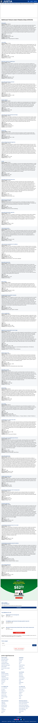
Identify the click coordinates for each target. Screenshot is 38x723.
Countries (3, 711)
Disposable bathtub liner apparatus (8, 212)
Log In (32, 1)
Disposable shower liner (6, 262)
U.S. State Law (22, 686)
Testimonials (21, 711)
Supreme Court (4, 692)
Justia (1, 3)
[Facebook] (17, 719)
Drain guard (4, 23)
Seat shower (4, 403)
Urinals (3, 161)
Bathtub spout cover (5, 352)
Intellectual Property (5, 677)
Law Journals (21, 679)
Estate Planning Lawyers (5, 665)
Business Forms (4, 705)
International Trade (4, 679)
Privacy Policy (26, 721)
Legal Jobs (3, 702)
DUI (19, 663)
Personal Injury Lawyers (5, 668)
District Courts (3, 695)
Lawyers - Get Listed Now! (19, 648)
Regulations (3, 690)
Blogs (20, 680)
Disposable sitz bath (5, 369)
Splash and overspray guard (7, 199)
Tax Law (2, 682)
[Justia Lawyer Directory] (23, 719)
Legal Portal (9, 721)
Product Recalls (4, 706)
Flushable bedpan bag (5, 503)
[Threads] (19, 719)
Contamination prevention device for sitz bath (10, 525)
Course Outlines (22, 677)
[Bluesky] (21, 719)
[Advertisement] (19, 11)
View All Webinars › (19, 632)
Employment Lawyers (5, 663)
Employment (3, 676)
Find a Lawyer (5, 641)
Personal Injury (21, 668)
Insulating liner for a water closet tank (8, 419)
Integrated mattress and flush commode (9, 295)
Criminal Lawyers (4, 662)
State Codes (21, 689)
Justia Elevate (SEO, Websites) (24, 706)
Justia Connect (4, 721)
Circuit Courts (3, 693)
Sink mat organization (5, 313)
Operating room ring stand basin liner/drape (10, 114)
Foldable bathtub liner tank (6, 476)
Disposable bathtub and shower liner (8, 179)
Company (13, 721)
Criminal (20, 660)
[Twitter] (22, 719)
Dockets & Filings (4, 696)
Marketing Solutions (23, 700)
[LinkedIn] (14, 719)
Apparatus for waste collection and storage (9, 330)
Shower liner (4, 130)
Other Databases (4, 700)
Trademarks (3, 709)
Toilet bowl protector (5, 228)
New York (20, 695)
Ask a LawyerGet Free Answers (5, 603)
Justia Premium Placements (23, 705)
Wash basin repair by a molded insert (8, 61)
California (20, 692)
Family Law (21, 666)
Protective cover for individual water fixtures (10, 437)
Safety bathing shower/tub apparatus (8, 142)
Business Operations (5, 674)
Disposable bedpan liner (6, 455)
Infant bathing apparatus (6, 564)
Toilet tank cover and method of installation (10, 244)
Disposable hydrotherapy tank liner (8, 81)
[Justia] (7, 1)
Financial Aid (21, 676)
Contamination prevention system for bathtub (10, 543)
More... (2, 669)
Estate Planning (21, 665)
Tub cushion (4, 42)
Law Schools (21, 672)
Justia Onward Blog (22, 709)
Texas (20, 696)
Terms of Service (21, 721)
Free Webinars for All (6, 612)
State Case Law (21, 690)
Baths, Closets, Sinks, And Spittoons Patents (12, 3)
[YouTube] (15, 719)
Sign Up (35, 1)
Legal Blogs (3, 703)
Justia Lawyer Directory (23, 703)
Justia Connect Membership (24, 702)
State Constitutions (22, 687)
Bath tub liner (4, 281)
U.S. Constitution (4, 687)
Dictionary (21, 673)
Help (17, 721)
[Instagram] (18, 719)
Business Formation (4, 673)
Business (3, 672)
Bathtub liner (4, 387)
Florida (20, 693)
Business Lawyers (4, 660)
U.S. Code (3, 689)
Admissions (21, 674)
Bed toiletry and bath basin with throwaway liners (11, 489)
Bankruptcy (21, 659)
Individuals (21, 657)
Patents (4, 3)
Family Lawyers (4, 666)
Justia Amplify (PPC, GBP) (23, 708)
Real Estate (3, 680)
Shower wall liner (5, 100)
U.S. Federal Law (4, 686)
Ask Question (19, 607)
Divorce (20, 662)
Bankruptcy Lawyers (4, 659)
